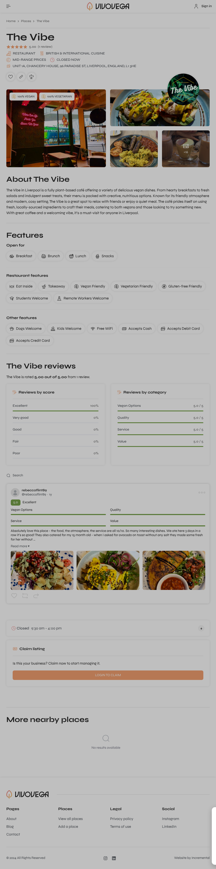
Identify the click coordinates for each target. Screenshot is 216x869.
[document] (108, 434)
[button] (206, 813)
